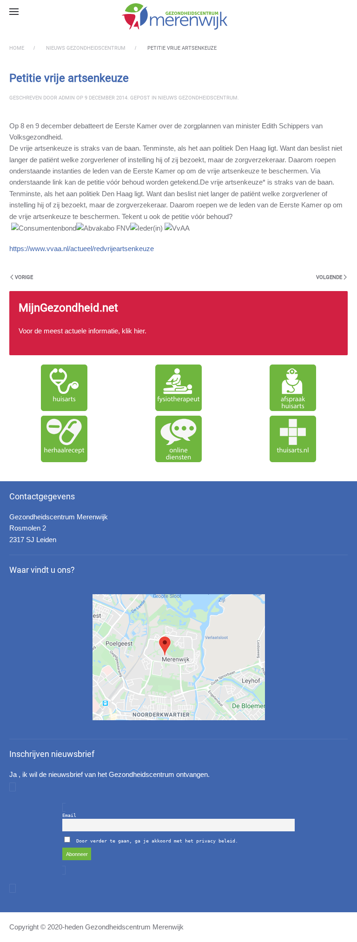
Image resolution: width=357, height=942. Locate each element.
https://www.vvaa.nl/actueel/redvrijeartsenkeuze (81, 248)
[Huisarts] (64, 388)
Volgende (329, 277)
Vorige (24, 277)
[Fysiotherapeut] (178, 388)
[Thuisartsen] (293, 439)
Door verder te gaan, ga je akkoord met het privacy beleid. (157, 840)
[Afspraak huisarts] (293, 388)
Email (69, 815)
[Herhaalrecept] (64, 439)
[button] (14, 11)
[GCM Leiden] (179, 657)
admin (67, 98)
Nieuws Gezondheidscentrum (198, 98)
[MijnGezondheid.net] (178, 323)
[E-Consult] (178, 439)
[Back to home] (178, 16)
